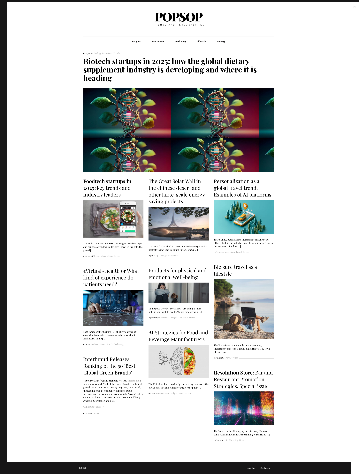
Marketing (180, 41)
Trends (116, 53)
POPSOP (178, 16)
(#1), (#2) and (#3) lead (105, 380)
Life (180, 317)
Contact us (265, 468)
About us (251, 468)
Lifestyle (201, 41)
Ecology (221, 41)
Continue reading (93, 406)
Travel (239, 252)
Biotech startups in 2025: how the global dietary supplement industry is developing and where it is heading (170, 69)
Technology (119, 344)
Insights (136, 41)
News (185, 317)
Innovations (157, 41)
